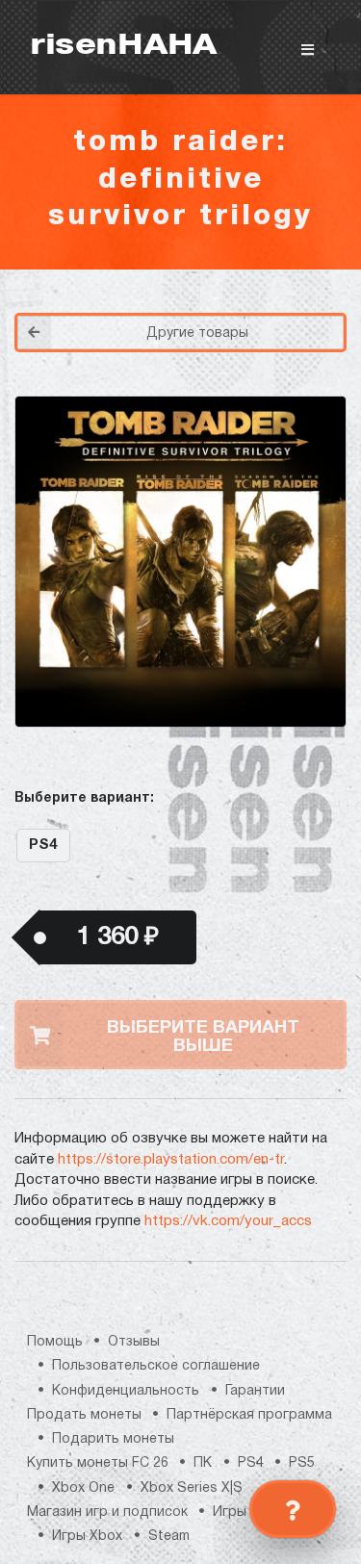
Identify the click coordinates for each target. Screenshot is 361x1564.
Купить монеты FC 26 (97, 1463)
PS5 (302, 1463)
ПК (202, 1463)
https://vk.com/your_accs (228, 1221)
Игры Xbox (87, 1536)
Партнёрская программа (249, 1415)
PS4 (43, 845)
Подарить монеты (113, 1439)
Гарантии (255, 1391)
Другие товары (197, 333)
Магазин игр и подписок (107, 1512)
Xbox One (83, 1488)
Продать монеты (84, 1415)
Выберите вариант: (84, 798)
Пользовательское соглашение (156, 1366)
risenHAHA (123, 47)
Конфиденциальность (125, 1391)
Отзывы (134, 1342)
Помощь (55, 1342)
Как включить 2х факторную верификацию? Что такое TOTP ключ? (311, 327)
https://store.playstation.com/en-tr (171, 1160)
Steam (169, 1536)
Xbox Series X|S (192, 1488)
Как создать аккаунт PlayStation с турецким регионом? (313, 316)
